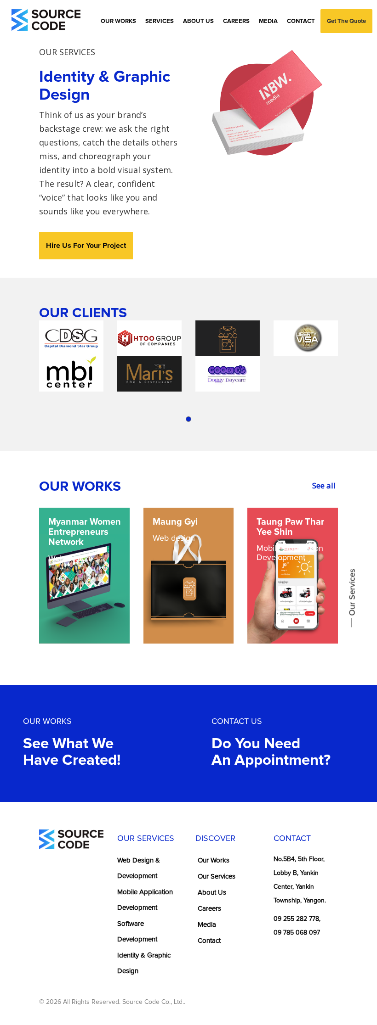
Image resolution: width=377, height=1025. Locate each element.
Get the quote (346, 21)
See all (324, 485)
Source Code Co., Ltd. (153, 1002)
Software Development (137, 931)
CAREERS (236, 21)
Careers (209, 908)
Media (207, 924)
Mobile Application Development (145, 900)
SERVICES (159, 21)
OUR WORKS (118, 21)
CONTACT (301, 21)
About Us (212, 892)
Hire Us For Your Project (86, 245)
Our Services (216, 876)
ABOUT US (198, 21)
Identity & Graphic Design (144, 963)
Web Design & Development (138, 868)
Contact (209, 940)
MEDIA (268, 21)
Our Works (213, 860)
